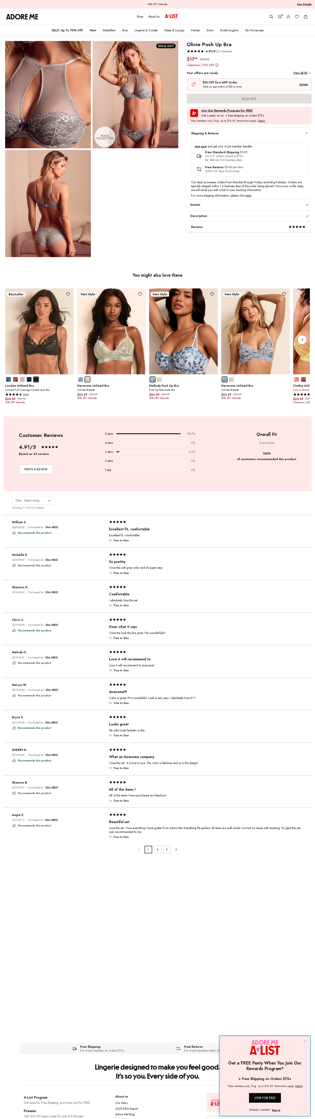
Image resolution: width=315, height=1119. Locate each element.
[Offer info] (217, 65)
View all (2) (300, 73)
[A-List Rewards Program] (171, 16)
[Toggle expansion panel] (306, 133)
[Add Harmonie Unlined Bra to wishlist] (140, 294)
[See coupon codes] (280, 16)
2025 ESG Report (126, 1109)
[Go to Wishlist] (297, 16)
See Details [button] (304, 4)
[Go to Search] (271, 16)
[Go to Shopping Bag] (305, 16)
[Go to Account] (288, 16)
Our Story (121, 1103)
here (248, 195)
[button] (209, 51)
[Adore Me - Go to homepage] (22, 16)
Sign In (276, 1110)
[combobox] (33, 500)
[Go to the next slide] (302, 339)
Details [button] (261, 121)
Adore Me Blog (125, 1114)
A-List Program (35, 1097)
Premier (30, 1110)
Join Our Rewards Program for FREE (227, 111)
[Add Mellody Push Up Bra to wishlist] (212, 294)
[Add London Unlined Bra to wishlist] (68, 294)
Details (303, 84)
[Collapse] (305, 1041)
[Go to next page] (176, 849)
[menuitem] (67, 30)
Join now (201, 146)
